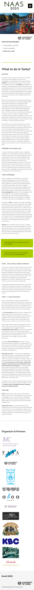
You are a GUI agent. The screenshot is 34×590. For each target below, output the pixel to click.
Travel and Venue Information (10, 42)
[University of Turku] (25, 585)
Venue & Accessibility (9, 48)
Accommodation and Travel (10, 45)
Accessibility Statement (8, 587)
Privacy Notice (19, 587)
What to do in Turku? (9, 51)
